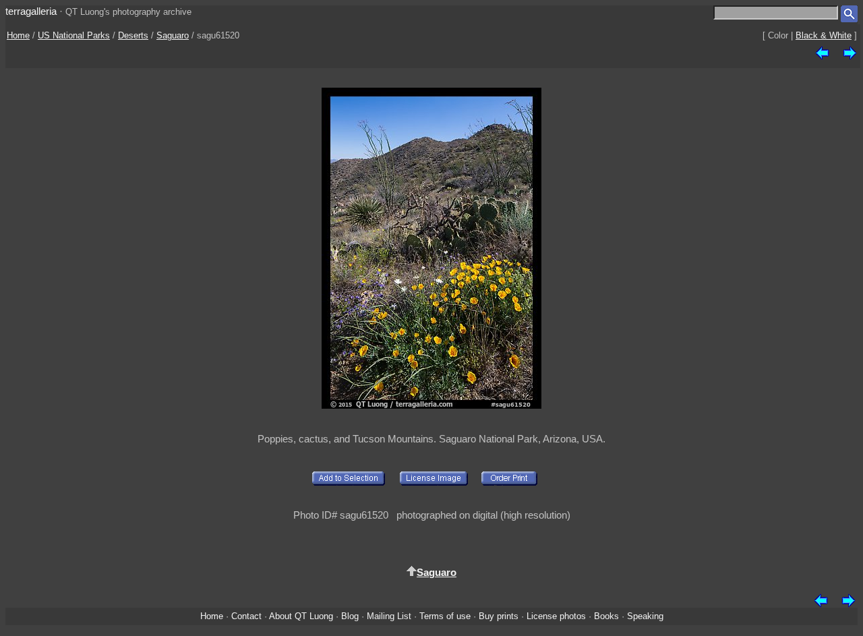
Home (18, 35)
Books (606, 616)
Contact (246, 616)
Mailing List (389, 616)
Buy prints (498, 616)
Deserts (133, 35)
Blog (350, 616)
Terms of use (445, 616)
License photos (556, 616)
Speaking (645, 616)
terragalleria (31, 11)
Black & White (824, 35)
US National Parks (74, 35)
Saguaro (172, 35)
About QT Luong (301, 616)
